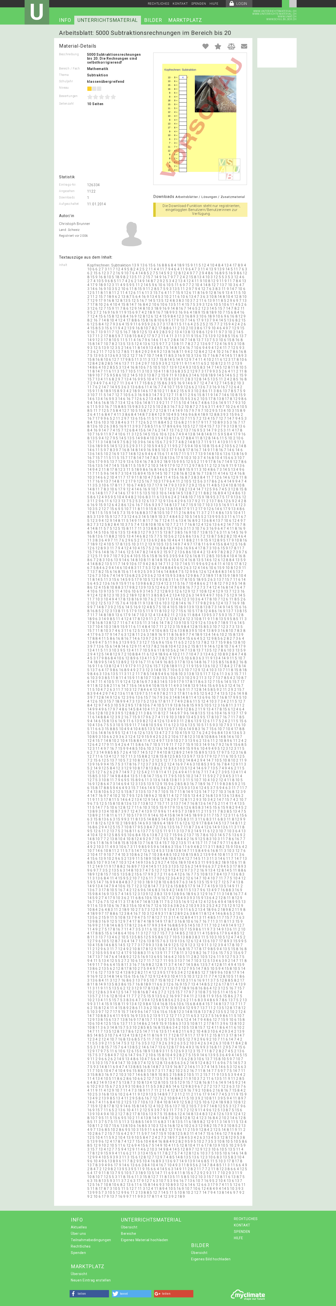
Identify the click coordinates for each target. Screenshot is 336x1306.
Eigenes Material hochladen (144, 1240)
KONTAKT (180, 3)
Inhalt (63, 265)
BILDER (153, 20)
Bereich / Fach (69, 68)
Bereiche (128, 1234)
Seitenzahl (66, 103)
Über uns (78, 1234)
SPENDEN (198, 3)
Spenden (78, 1253)
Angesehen (67, 191)
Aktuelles (79, 1227)
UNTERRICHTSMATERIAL (107, 20)
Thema (64, 75)
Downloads (67, 197)
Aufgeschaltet (69, 204)
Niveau (64, 87)
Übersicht (129, 1227)
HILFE (214, 3)
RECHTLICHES (158, 3)
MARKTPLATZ (185, 20)
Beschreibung (69, 54)
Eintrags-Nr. (67, 184)
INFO (65, 20)
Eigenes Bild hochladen (210, 1259)
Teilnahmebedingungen (91, 1240)
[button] (89, 1293)
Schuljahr (66, 81)
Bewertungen (68, 96)
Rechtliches (81, 1246)
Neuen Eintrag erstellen (91, 1280)
